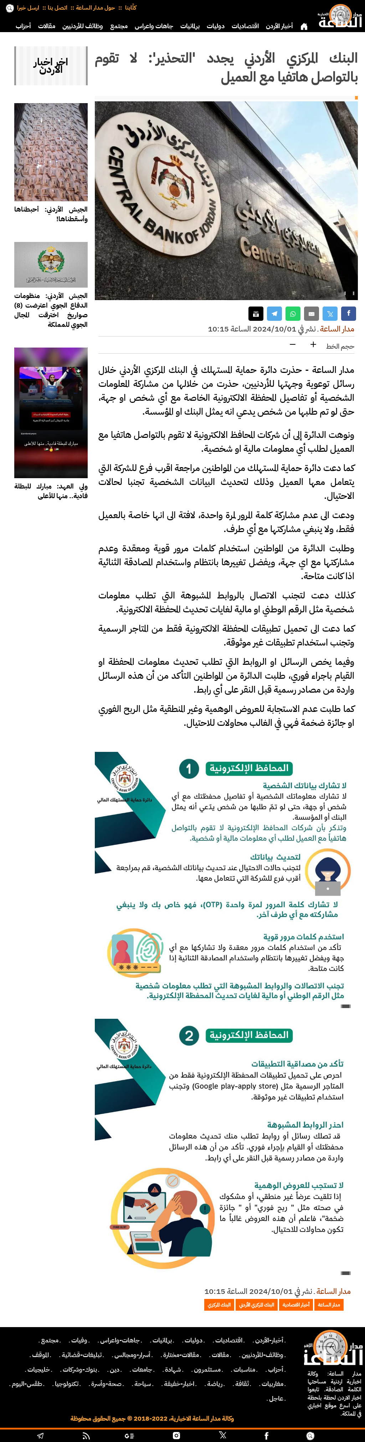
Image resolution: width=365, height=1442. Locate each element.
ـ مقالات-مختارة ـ (181, 1355)
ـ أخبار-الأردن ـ (269, 1340)
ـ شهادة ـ (173, 1369)
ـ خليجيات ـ (38, 1369)
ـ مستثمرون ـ (207, 1369)
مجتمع (119, 26)
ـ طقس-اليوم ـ (27, 1383)
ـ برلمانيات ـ (162, 1340)
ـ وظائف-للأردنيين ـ (263, 1355)
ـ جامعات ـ (142, 1369)
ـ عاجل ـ (276, 1398)
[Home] (338, 14)
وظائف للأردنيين (82, 26)
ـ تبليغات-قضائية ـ (82, 1355)
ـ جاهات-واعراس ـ (120, 1340)
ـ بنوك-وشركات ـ (80, 1369)
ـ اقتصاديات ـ (229, 1340)
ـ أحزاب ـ (276, 1369)
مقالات (46, 26)
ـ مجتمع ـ (50, 1340)
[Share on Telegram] (274, 314)
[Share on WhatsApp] (293, 314)
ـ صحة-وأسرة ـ (106, 1383)
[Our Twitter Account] (222, 1436)
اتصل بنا (57, 8)
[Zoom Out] (292, 345)
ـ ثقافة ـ (242, 1383)
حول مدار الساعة (95, 8)
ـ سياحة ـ (142, 1383)
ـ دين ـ (115, 1369)
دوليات (216, 26)
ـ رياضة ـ (215, 1383)
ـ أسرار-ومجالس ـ (132, 1355)
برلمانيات (190, 26)
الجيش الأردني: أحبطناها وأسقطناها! (51, 214)
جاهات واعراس (154, 26)
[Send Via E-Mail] (311, 314)
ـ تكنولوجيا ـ (67, 1383)
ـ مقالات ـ (220, 1355)
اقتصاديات (245, 26)
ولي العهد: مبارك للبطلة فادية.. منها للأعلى (51, 491)
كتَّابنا (130, 8)
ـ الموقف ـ (40, 1355)
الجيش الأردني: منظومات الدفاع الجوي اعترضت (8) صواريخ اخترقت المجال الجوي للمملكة (51, 310)
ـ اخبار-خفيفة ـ (179, 1383)
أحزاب (23, 26)
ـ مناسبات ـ (244, 1369)
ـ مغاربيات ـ (272, 1383)
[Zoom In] (313, 345)
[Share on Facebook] (348, 314)
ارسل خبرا (28, 8)
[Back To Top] (338, 1436)
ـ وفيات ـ (79, 1340)
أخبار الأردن (279, 26)
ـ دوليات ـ (193, 1340)
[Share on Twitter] (330, 314)
